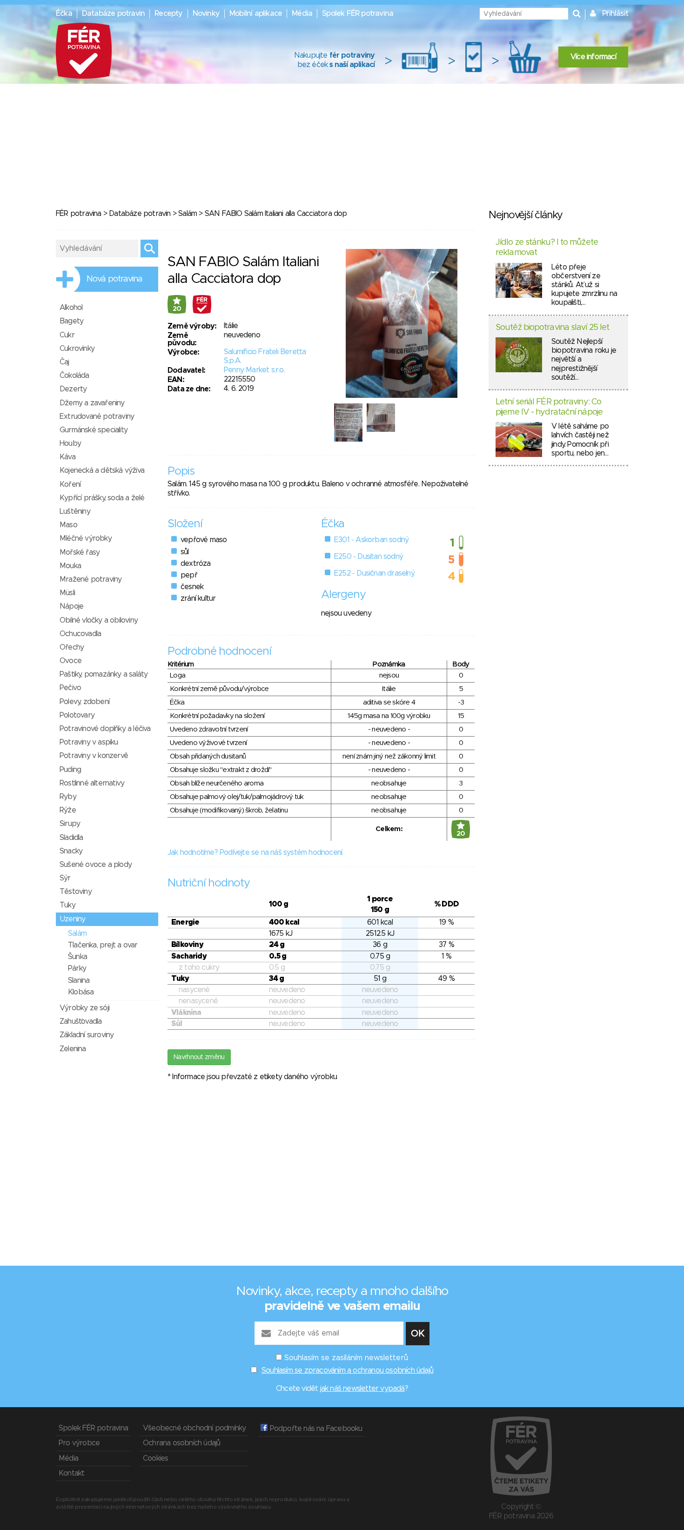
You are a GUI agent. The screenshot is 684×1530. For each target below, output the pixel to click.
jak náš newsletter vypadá (362, 1388)
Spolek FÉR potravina (357, 13)
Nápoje (71, 606)
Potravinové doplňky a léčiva (105, 728)
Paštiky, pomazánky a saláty (104, 674)
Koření (70, 484)
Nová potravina (114, 279)
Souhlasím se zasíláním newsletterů (346, 1358)
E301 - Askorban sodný (371, 540)
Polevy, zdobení (84, 701)
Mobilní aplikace (255, 13)
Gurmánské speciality (93, 430)
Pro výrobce (79, 1443)
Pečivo (70, 687)
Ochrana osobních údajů (181, 1443)
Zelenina (73, 1049)
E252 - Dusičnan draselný (374, 573)
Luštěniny (75, 511)
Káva (67, 457)
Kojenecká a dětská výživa (102, 470)
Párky (77, 968)
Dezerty (73, 389)
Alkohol (71, 307)
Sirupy (70, 823)
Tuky (67, 905)
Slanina (78, 980)
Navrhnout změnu (199, 1057)
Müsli (67, 593)
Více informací (593, 56)
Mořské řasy (80, 552)
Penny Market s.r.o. (254, 370)
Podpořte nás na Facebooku (315, 1428)
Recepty (168, 13)
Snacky (71, 851)
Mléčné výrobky (86, 538)
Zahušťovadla (80, 1021)
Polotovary (77, 715)
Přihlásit (615, 13)
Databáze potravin (113, 13)
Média (302, 13)
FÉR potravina (78, 213)
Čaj (64, 362)
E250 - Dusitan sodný (368, 556)
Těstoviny (76, 891)
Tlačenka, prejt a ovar (102, 945)
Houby (70, 443)
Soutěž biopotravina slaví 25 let (552, 327)
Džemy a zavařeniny (92, 403)
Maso (68, 525)
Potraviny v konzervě (94, 755)
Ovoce (70, 660)
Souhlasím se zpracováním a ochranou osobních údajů (347, 1370)
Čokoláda (74, 375)
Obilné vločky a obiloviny (99, 620)
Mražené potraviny (90, 579)
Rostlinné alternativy (92, 783)
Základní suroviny (87, 1035)
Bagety (71, 321)
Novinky (206, 13)
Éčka (64, 13)
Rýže (68, 810)
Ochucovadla (80, 634)
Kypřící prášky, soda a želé (102, 498)
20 (177, 309)
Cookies (155, 1458)
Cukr (67, 335)
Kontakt (71, 1473)
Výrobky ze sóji (84, 1008)
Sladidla (71, 837)
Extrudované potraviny (97, 416)
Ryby (68, 796)
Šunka (77, 956)
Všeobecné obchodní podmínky (194, 1428)
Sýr (65, 878)
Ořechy (72, 647)
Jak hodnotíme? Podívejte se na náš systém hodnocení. (255, 852)
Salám (187, 213)
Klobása (81, 992)
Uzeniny (72, 919)
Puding (70, 769)
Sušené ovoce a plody (96, 864)
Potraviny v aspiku (89, 742)
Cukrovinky (77, 348)
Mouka (70, 566)
